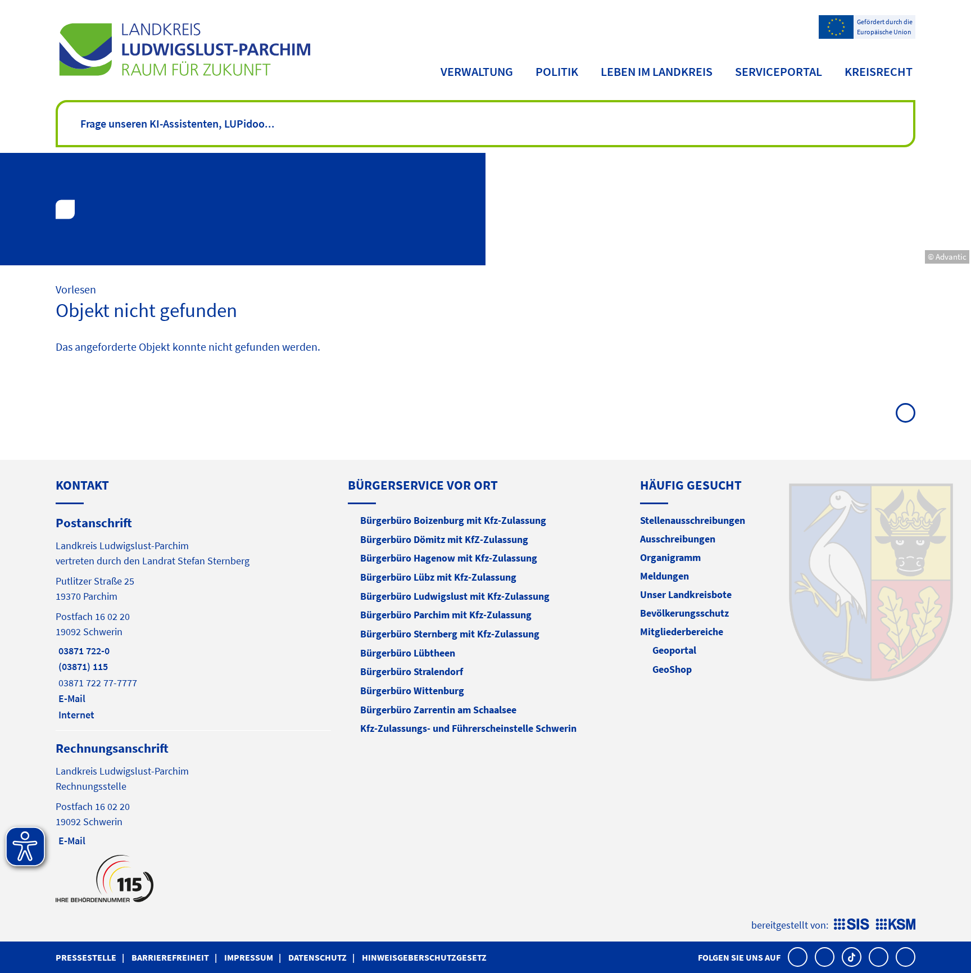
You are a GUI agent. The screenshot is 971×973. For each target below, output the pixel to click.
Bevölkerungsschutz (684, 613)
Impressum (248, 957)
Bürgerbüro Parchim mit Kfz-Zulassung (446, 614)
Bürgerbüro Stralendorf (411, 671)
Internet (75, 714)
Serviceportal (778, 71)
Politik (557, 71)
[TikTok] (851, 957)
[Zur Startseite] (185, 49)
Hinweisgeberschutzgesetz (424, 957)
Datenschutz (317, 957)
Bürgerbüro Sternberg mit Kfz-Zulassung (449, 633)
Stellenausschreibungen (692, 520)
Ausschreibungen (677, 538)
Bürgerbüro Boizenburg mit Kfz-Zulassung (453, 520)
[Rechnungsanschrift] (193, 793)
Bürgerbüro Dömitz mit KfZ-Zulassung (444, 539)
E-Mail (70, 698)
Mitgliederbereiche (681, 631)
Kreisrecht (879, 71)
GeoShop (672, 669)
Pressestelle (86, 957)
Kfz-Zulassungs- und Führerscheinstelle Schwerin (468, 728)
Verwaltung (477, 71)
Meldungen (664, 575)
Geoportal (674, 650)
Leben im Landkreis (657, 71)
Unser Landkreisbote (686, 594)
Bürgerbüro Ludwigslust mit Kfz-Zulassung (455, 596)
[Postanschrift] (193, 618)
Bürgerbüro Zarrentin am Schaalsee (438, 709)
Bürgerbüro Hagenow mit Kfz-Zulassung (448, 557)
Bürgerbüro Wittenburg (412, 690)
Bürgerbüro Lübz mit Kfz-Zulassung (438, 577)
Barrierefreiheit (170, 957)
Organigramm (670, 557)
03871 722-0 (83, 650)
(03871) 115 (82, 666)
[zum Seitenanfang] (905, 413)
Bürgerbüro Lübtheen (407, 652)
